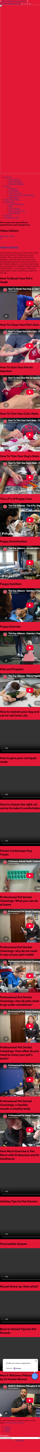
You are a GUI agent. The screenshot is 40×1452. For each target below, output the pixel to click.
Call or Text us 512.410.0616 (13, 1)
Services (8, 177)
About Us (13, 188)
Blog (11, 206)
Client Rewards (15, 182)
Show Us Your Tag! (17, 211)
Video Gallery (15, 213)
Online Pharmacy (12, 199)
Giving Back (14, 197)
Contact (7, 215)
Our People (14, 191)
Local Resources (16, 204)
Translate (20, 1440)
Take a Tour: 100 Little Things (21, 195)
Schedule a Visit (7, 236)
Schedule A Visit (11, 217)
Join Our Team (15, 193)
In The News (14, 208)
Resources (9, 202)
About (7, 186)
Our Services (14, 179)
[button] (35, 1376)
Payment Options (16, 184)
